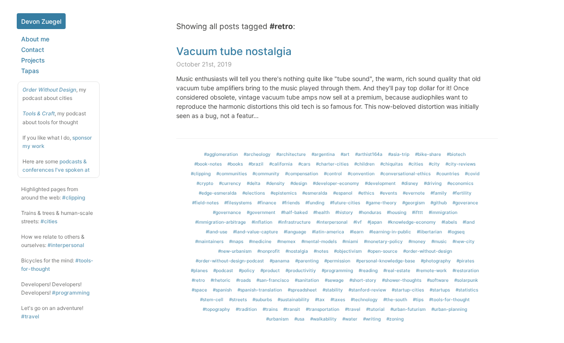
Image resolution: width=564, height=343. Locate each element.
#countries (447, 173)
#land (469, 222)
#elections (253, 192)
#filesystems (238, 202)
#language (295, 231)
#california (281, 163)
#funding (314, 202)
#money (417, 241)
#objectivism (348, 251)
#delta (253, 183)
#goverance (465, 202)
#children (364, 163)
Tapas (30, 70)
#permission (337, 260)
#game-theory (381, 202)
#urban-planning (449, 309)
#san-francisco (272, 280)
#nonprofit (268, 251)
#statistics (467, 289)
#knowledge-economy (412, 222)
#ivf (357, 222)
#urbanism (277, 318)
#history (344, 212)
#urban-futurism (408, 309)
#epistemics (284, 192)
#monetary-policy (383, 241)
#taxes (337, 299)
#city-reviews (460, 163)
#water (349, 318)
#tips (418, 299)
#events (388, 192)
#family (438, 192)
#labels (449, 222)
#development (380, 183)
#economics (460, 183)
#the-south (395, 299)
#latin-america (328, 231)
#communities (231, 173)
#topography (216, 309)
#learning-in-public (390, 231)
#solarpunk (466, 280)
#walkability (323, 318)
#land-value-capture (255, 231)
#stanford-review (367, 289)
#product (270, 270)
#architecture (291, 154)
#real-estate (396, 270)
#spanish (222, 289)
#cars (304, 163)
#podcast (223, 270)
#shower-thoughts (401, 280)
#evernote (414, 192)
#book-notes (208, 163)
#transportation (322, 309)
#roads (243, 280)
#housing (396, 212)
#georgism (413, 202)
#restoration (466, 270)
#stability (333, 289)
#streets (238, 299)
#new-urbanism (235, 251)
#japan (374, 222)
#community (265, 173)
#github (438, 202)
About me (35, 39)
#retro (198, 280)
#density (275, 183)
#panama (279, 260)
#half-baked (294, 212)
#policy (247, 270)
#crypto (205, 183)
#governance (227, 212)
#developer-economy (336, 183)
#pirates (465, 260)
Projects (33, 60)
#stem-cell (211, 299)
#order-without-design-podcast (230, 260)
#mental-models (319, 241)
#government (261, 212)
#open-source (382, 251)
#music (439, 241)
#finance (266, 202)
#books (235, 163)
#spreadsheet (302, 289)
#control (333, 173)
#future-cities (345, 202)
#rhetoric (220, 280)
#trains (270, 309)
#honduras (370, 212)
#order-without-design (427, 251)
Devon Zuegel (41, 21)
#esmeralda (314, 192)
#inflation (262, 222)
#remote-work (431, 270)
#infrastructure (294, 222)
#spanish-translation (259, 289)
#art (345, 154)
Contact (32, 49)
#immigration (443, 212)
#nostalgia (297, 251)
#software (438, 280)
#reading (368, 270)
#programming (70, 292)
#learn (357, 231)
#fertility (462, 192)
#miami (350, 241)
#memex (286, 241)
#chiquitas (391, 163)
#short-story (362, 280)
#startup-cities (408, 289)
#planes (199, 270)
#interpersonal (66, 245)
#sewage (334, 280)
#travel (30, 316)
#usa (299, 318)
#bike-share (428, 154)
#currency (230, 183)
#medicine (260, 241)
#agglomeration (221, 154)
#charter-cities (332, 163)
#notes (321, 251)
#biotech (456, 154)
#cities (49, 221)
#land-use (216, 231)
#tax (320, 299)
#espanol (342, 192)
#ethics (366, 192)
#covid (472, 173)
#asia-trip (398, 154)
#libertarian (429, 231)
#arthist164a (368, 154)
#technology (364, 299)
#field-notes (205, 202)
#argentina (323, 154)
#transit (291, 309)
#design (298, 183)
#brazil (256, 163)
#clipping (73, 197)
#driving (433, 183)
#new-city (464, 241)
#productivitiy (301, 270)
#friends (291, 202)
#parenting (307, 260)
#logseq (456, 231)
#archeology (257, 154)
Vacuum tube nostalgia (234, 51)
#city (434, 163)
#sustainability (293, 299)
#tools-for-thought (449, 299)
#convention (361, 173)
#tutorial (375, 309)
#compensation (301, 173)
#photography (436, 260)
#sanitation (307, 280)
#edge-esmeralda (218, 192)
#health (321, 212)
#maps (236, 241)
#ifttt (417, 212)
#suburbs (262, 299)
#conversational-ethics (405, 173)
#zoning (395, 318)
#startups (440, 289)
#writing (372, 318)
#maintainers (209, 241)
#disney (409, 183)
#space (199, 289)
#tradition (246, 309)
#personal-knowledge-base (385, 260)
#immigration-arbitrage (220, 222)
